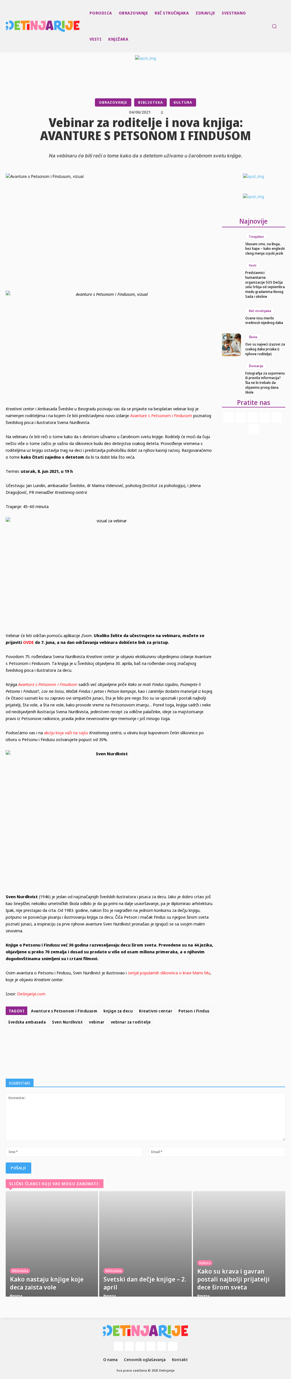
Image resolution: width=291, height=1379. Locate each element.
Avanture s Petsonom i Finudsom (48, 684)
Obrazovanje (113, 102)
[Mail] (253, 417)
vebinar (97, 1022)
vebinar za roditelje (131, 1022)
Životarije (256, 366)
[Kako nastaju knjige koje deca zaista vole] (52, 1244)
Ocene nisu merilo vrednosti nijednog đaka (264, 320)
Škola (253, 337)
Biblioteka (150, 102)
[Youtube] (253, 429)
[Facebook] (108, 1042)
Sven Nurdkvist (67, 1022)
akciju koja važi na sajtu (66, 732)
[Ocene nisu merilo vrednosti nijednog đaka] (231, 316)
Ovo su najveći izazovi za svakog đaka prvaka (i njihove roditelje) (265, 349)
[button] (274, 26)
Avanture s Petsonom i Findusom (161, 415)
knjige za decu (118, 1011)
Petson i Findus (193, 1011)
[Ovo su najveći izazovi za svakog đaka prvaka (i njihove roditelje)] (231, 344)
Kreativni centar (155, 1011)
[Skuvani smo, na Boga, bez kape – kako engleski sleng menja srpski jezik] (231, 244)
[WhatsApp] (147, 1042)
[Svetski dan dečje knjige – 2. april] (145, 1244)
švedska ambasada (27, 1022)
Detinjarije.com (31, 994)
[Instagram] (241, 417)
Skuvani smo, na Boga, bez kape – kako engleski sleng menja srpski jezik (265, 249)
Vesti (252, 265)
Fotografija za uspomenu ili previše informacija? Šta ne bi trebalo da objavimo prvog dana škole (265, 383)
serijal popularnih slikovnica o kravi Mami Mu (169, 973)
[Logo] (6, 26)
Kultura (183, 102)
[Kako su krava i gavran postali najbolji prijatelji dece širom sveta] (239, 1244)
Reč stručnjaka (260, 311)
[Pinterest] (134, 1042)
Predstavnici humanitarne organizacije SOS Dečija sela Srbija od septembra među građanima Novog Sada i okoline (265, 284)
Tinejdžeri (256, 236)
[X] (121, 1042)
